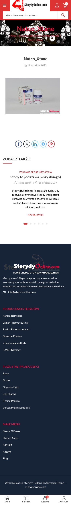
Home (12, 35)
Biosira (6, 380)
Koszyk (7, 451)
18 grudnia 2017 (48, 182)
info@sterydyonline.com (22, 292)
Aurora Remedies (12, 315)
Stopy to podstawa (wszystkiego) (35, 177)
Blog (5, 458)
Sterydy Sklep (10, 437)
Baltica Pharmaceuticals (16, 329)
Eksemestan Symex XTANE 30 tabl (39, 35)
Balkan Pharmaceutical (15, 322)
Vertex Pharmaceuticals (16, 407)
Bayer (6, 373)
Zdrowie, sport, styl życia (35, 172)
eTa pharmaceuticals (14, 343)
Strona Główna (11, 431)
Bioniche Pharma (12, 336)
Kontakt (7, 444)
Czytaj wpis (35, 215)
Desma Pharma (11, 400)
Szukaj (63, 15)
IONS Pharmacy (12, 349)
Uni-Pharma (9, 393)
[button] (25, 223)
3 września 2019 (37, 65)
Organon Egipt (11, 387)
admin (28, 182)
